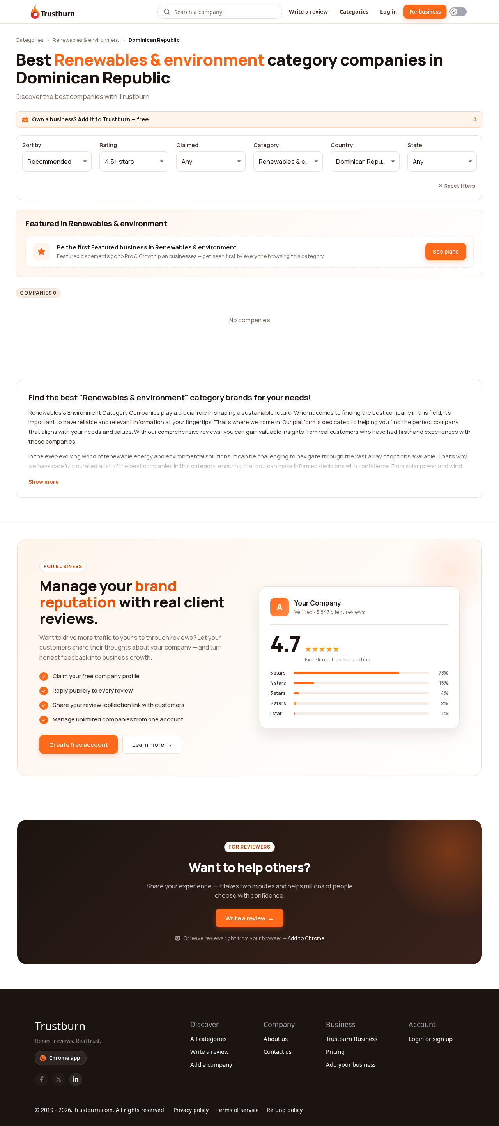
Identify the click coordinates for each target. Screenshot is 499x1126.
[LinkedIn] (75, 1079)
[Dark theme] (458, 11)
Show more (43, 482)
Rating (108, 145)
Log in (388, 11)
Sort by (31, 145)
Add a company (211, 1064)
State (414, 145)
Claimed (187, 145)
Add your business (351, 1064)
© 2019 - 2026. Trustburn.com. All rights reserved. (100, 1110)
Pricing (335, 1051)
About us (276, 1039)
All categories (208, 1039)
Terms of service (237, 1110)
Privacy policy (191, 1110)
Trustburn (60, 1025)
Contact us (278, 1051)
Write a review (308, 11)
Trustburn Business (351, 1039)
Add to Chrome (306, 937)
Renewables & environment (86, 39)
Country (342, 145)
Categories (354, 11)
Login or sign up (431, 1039)
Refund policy (285, 1110)
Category (266, 145)
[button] (57, 161)
